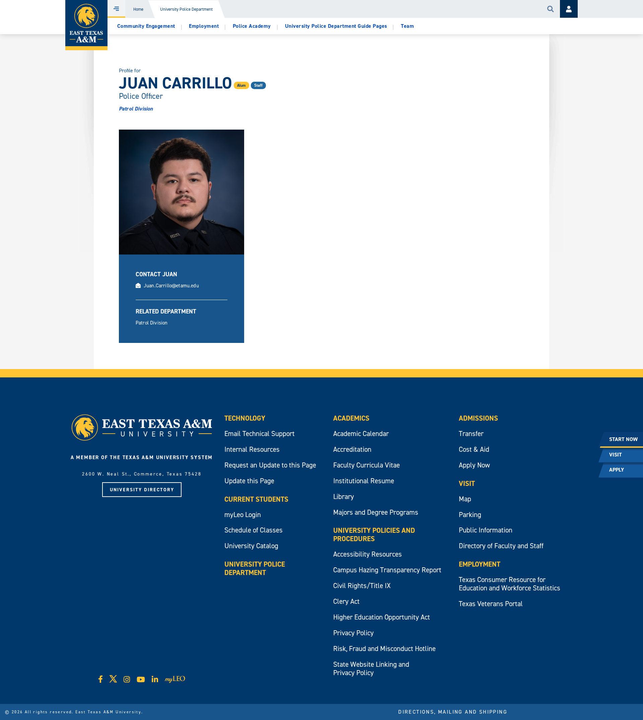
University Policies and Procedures (374, 534)
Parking (470, 514)
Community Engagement (146, 25)
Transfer (471, 433)
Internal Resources (252, 449)
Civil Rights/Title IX (361, 585)
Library (343, 496)
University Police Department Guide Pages (336, 25)
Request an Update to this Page (270, 465)
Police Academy (252, 25)
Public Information (485, 530)
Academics (351, 418)
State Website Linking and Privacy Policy (371, 668)
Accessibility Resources (367, 554)
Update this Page (249, 481)
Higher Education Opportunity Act (381, 617)
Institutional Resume (363, 481)
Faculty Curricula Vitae (366, 465)
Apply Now (474, 465)
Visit (467, 483)
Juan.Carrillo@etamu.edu (171, 285)
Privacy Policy (353, 633)
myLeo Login (242, 514)
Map (465, 499)
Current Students (256, 499)
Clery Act (346, 601)
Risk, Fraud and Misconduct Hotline (384, 648)
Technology (244, 418)
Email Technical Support (259, 433)
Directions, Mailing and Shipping (452, 711)
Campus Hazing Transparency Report (387, 570)
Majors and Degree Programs (375, 512)
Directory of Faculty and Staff (501, 546)
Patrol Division (136, 108)
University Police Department (186, 9)
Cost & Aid (474, 449)
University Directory (142, 490)
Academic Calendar (361, 433)
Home (138, 9)
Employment (204, 25)
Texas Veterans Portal (491, 603)
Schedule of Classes (253, 530)
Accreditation (352, 449)
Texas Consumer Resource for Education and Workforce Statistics (509, 583)
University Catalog (251, 546)
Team (407, 25)
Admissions (478, 418)
